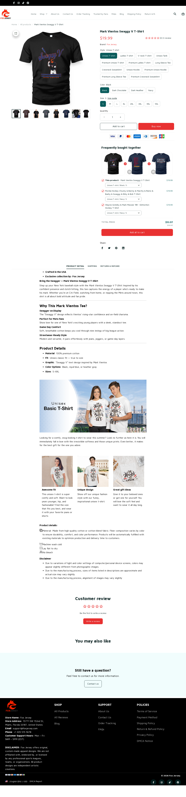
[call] (22, 732)
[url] (36, 781)
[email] (21, 728)
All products (25, 24)
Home (14, 24)
